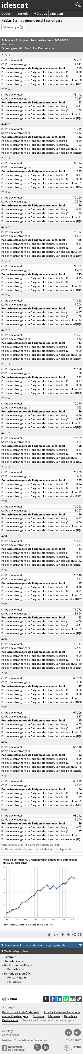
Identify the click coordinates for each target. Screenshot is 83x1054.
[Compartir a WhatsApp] (66, 999)
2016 (4, 261)
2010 (4, 467)
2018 (4, 192)
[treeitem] (42, 969)
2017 (4, 226)
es (68, 1032)
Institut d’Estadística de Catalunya (24, 1040)
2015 (4, 295)
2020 (4, 123)
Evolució (38, 1016)
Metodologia (11, 27)
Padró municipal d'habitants (20, 1012)
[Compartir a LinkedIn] (59, 999)
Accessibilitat (10, 1035)
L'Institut (56, 13)
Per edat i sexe (13, 961)
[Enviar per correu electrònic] (72, 999)
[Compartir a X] (46, 999)
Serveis (22, 13)
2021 (4, 89)
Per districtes (15, 969)
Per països (14, 982)
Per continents (17, 977)
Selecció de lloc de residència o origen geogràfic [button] (35, 945)
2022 (4, 55)
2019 (4, 158)
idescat (14, 5)
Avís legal (8, 1031)
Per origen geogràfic (17, 973)
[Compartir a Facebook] (53, 999)
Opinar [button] (12, 999)
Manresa (54, 1016)
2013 (4, 364)
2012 (4, 398)
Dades (6, 13)
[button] (79, 999)
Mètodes (40, 13)
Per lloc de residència (18, 965)
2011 (4, 432)
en (77, 1032)
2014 (4, 329)
